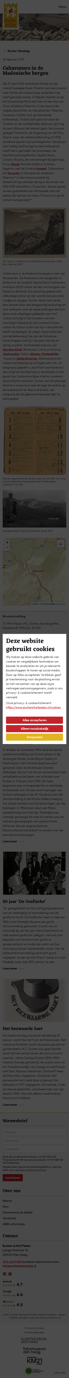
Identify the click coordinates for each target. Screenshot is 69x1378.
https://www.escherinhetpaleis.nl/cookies (33, 707)
